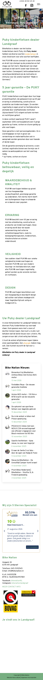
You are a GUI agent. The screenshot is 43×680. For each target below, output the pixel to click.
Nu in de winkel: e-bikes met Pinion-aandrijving (23, 417)
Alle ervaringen (10, 550)
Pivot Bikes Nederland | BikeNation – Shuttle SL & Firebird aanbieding (22, 472)
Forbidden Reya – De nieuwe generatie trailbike (23, 386)
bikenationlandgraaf (20, 583)
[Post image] (7, 373)
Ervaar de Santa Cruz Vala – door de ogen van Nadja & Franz (24, 451)
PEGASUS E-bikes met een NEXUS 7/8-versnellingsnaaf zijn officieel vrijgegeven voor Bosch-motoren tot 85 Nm (23, 430)
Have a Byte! (16, 678)
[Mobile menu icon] (39, 4)
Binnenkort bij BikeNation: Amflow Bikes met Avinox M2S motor (24, 375)
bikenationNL (16, 581)
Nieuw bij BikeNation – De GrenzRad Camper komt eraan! (24, 461)
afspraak (27, 343)
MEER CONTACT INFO (11, 587)
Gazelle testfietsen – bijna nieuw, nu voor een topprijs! (22, 442)
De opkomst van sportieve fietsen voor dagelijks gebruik (23, 408)
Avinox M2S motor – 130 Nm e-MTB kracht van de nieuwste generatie (24, 397)
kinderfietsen (30, 54)
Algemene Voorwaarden (28, 678)
